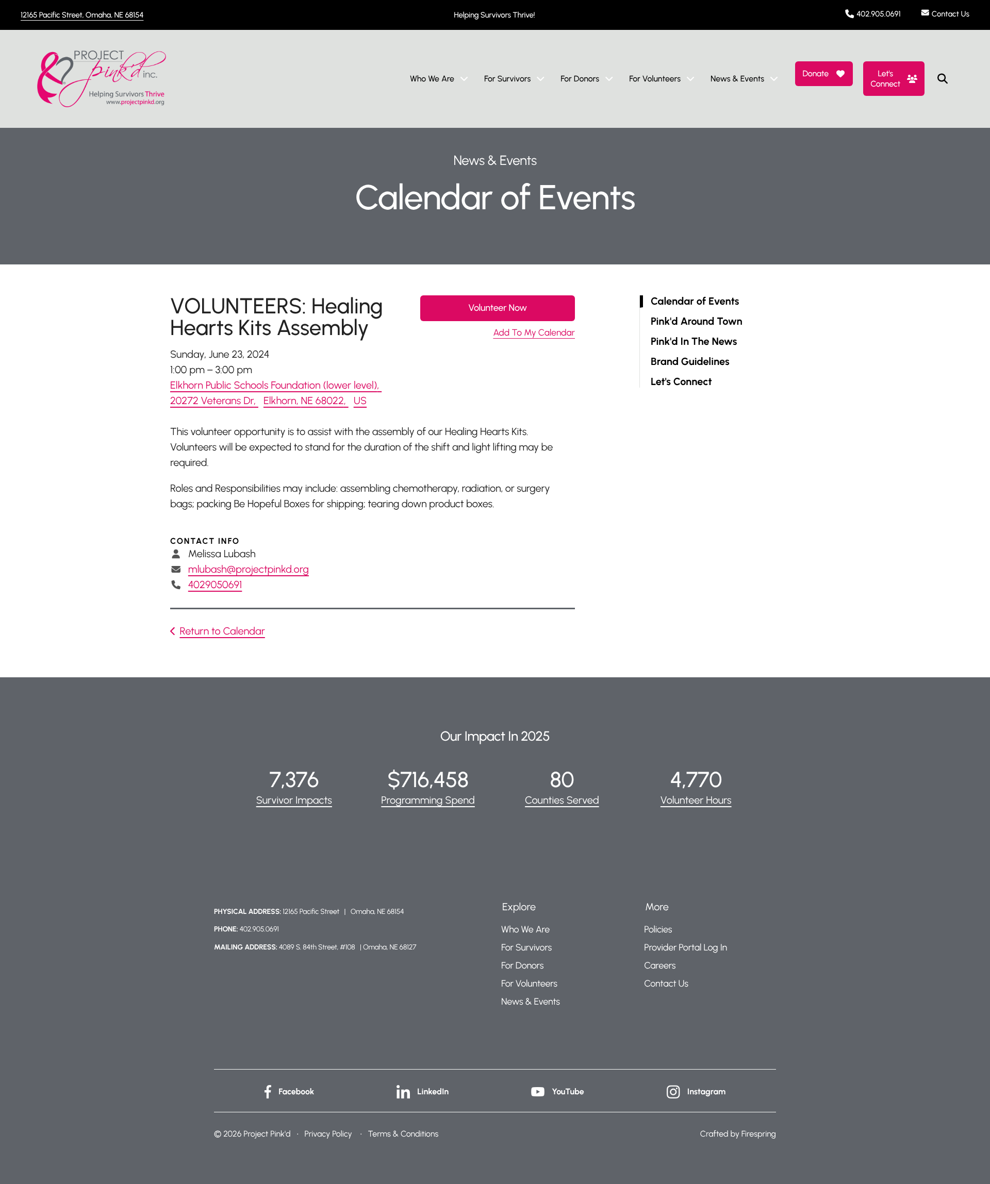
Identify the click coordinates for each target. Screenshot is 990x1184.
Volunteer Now (497, 307)
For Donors (579, 79)
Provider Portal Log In (685, 947)
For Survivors (507, 79)
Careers (659, 965)
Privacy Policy (328, 1134)
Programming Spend (428, 800)
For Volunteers (655, 79)
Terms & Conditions (403, 1134)
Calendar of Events (695, 301)
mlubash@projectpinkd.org (248, 569)
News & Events (737, 79)
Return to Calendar (222, 631)
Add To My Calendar (534, 332)
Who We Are (432, 79)
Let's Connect (885, 78)
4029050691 (215, 584)
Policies (658, 929)
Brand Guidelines (690, 362)
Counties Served (562, 800)
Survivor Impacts (294, 800)
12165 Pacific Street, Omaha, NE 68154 (82, 15)
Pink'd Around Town (696, 321)
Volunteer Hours (696, 800)
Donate (815, 73)
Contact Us (950, 14)
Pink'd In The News (694, 341)
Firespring (758, 1134)
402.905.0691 (878, 14)
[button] (942, 79)
